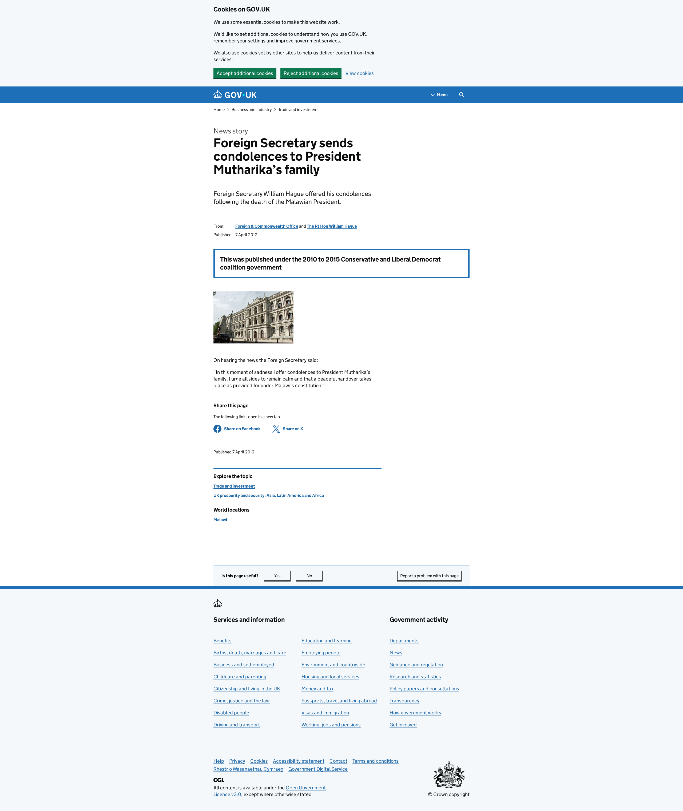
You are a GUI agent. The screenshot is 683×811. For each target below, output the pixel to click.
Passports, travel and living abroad (339, 701)
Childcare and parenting (239, 677)
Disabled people (231, 713)
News (396, 653)
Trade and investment (298, 109)
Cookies (259, 761)
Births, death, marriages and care (249, 653)
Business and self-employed (243, 665)
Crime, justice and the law (241, 701)
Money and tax (317, 689)
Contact (338, 761)
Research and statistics (415, 677)
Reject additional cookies (311, 73)
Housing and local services (330, 677)
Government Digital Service (318, 769)
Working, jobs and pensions (331, 725)
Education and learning (326, 641)
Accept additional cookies (245, 73)
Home (219, 109)
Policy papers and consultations (424, 689)
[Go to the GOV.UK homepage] (235, 95)
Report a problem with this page (429, 575)
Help (218, 761)
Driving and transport (236, 725)
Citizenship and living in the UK (246, 689)
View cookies (360, 73)
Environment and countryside (333, 665)
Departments (404, 641)
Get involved (403, 725)
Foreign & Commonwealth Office (266, 226)
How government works (415, 713)
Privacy (237, 761)
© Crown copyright (449, 794)
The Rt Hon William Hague (332, 226)
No (315, 575)
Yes (282, 575)
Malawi (220, 519)
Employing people (320, 653)
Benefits (222, 641)
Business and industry (252, 109)
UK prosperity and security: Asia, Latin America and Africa (268, 495)
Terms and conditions (375, 761)
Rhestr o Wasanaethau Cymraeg (248, 769)
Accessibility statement (298, 761)
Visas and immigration (325, 713)
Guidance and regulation (416, 665)
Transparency (404, 701)
